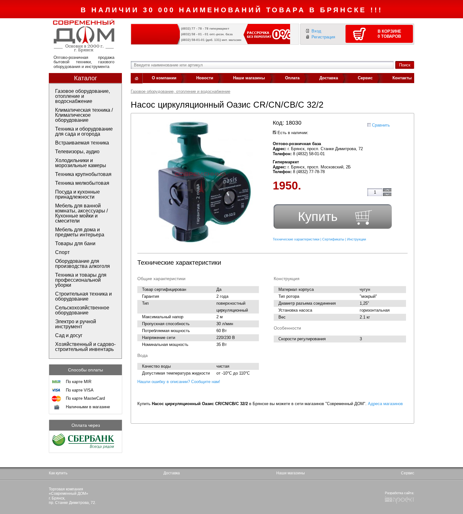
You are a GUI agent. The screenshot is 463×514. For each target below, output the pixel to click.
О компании (164, 78)
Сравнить (381, 125)
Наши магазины (249, 78)
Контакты (402, 78)
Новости (204, 78)
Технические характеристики (296, 239)
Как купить (58, 473)
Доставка (328, 78)
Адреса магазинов (385, 403)
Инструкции (356, 239)
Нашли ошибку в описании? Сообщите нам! (178, 381)
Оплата (292, 78)
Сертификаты (333, 239)
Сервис (365, 78)
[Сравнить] (369, 125)
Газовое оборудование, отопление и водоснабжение (180, 91)
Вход (316, 31)
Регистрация (323, 37)
